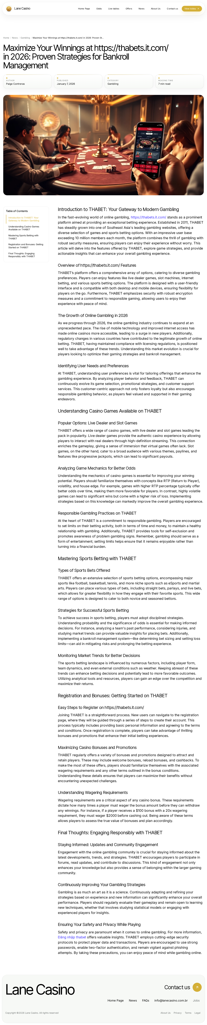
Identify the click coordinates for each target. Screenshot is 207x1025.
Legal (197, 1012)
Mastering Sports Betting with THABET (23, 237)
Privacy (178, 1012)
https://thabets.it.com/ (148, 217)
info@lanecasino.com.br (171, 1000)
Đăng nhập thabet (72, 937)
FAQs (145, 1000)
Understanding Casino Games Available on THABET (23, 228)
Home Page (116, 1000)
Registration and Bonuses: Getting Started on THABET (25, 246)
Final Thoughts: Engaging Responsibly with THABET (21, 255)
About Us (165, 1012)
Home (6, 38)
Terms (188, 1012)
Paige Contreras (15, 83)
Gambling (25, 38)
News (15, 38)
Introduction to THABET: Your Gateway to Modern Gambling (23, 219)
